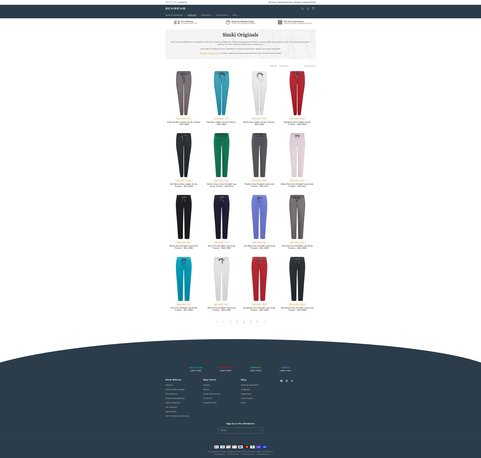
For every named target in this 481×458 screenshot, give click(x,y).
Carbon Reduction (172, 403)
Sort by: (273, 66)
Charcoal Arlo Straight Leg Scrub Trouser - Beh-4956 (297, 247)
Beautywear (246, 394)
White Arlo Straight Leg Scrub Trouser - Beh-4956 (221, 309)
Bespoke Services (285, 2)
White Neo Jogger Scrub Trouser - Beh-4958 (259, 123)
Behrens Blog (170, 412)
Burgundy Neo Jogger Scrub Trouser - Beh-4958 (297, 123)
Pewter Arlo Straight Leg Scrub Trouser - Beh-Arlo (259, 185)
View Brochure (171, 394)
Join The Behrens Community (177, 416)
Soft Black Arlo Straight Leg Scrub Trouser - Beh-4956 (297, 309)
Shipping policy (263, 454)
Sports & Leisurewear (249, 385)
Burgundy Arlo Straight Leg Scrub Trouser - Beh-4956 (259, 309)
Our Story (272, 2)
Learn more (195, 369)
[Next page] (264, 322)
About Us (169, 385)
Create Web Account (211, 394)
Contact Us (182, 2)
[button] (175, 15)
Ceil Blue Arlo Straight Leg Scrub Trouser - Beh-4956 (259, 247)
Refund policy (219, 454)
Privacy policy (233, 454)
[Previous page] (217, 322)
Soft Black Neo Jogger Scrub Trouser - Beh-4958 (183, 185)
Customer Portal (309, 2)
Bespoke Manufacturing (175, 398)
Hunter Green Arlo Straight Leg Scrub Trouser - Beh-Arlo (221, 185)
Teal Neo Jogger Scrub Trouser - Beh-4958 (221, 123)
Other (243, 403)
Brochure (297, 2)
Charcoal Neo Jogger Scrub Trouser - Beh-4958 (184, 123)
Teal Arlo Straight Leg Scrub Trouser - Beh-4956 (183, 309)
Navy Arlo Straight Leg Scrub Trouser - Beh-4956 (221, 247)
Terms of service (247, 454)
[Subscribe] (260, 430)
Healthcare (245, 390)
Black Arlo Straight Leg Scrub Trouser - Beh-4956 (184, 247)
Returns (206, 390)
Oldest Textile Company (175, 390)
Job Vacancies (171, 407)
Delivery (206, 385)
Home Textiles (247, 398)
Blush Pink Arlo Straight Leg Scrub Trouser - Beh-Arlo (297, 185)
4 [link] (244, 322)
